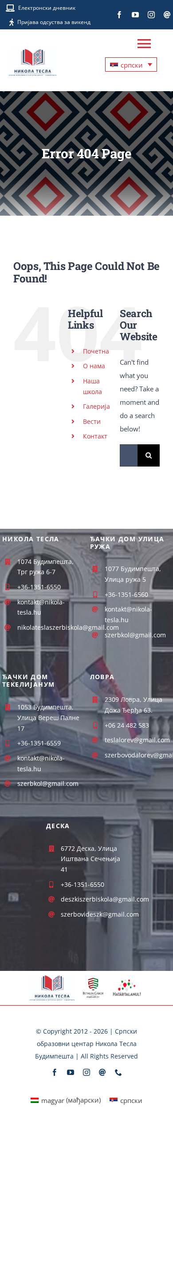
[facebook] (119, 14)
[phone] (118, 1072)
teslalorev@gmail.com (137, 740)
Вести (92, 421)
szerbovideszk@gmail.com (100, 914)
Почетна (96, 351)
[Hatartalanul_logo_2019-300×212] (127, 979)
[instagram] (151, 14)
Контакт (95, 436)
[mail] (167, 14)
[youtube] (135, 14)
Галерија (96, 406)
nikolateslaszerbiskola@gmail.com (68, 627)
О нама (94, 366)
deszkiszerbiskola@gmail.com (105, 899)
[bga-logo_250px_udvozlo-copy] (93, 980)
